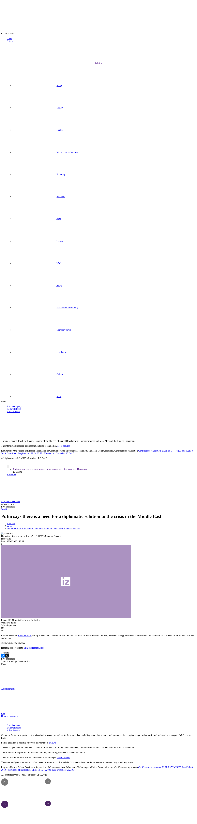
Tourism (60, 241)
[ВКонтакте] (3, 656)
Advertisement (13, 411)
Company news (64, 330)
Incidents (61, 196)
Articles (10, 41)
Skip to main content (10, 501)
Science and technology (67, 307)
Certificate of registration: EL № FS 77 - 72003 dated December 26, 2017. (40, 453)
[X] (7, 656)
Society (60, 107)
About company (14, 406)
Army (59, 285)
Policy (59, 85)
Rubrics (98, 63)
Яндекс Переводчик (34, 648)
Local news (62, 352)
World (59, 263)
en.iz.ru (52, 742)
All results (11, 474)
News (9, 38)
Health (60, 130)
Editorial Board (14, 409)
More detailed (63, 446)
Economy (61, 174)
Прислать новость (10, 716)
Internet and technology (67, 152)
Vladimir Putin (24, 635)
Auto (58, 219)
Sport (59, 396)
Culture (60, 374)
